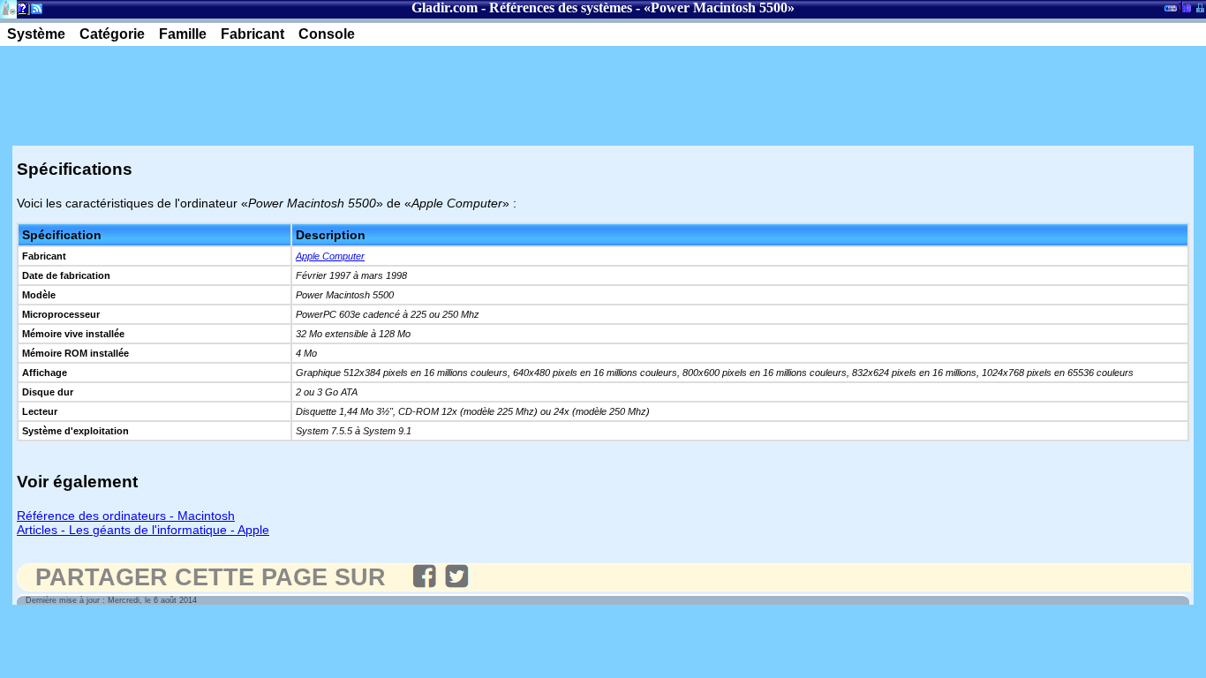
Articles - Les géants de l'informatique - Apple (143, 530)
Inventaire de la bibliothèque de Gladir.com (1184, 6)
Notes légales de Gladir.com (19, 12)
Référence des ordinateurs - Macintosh (126, 515)
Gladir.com (444, 7)
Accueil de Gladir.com (8, 7)
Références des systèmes (560, 7)
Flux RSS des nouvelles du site (33, 12)
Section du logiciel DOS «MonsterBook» (1171, 11)
